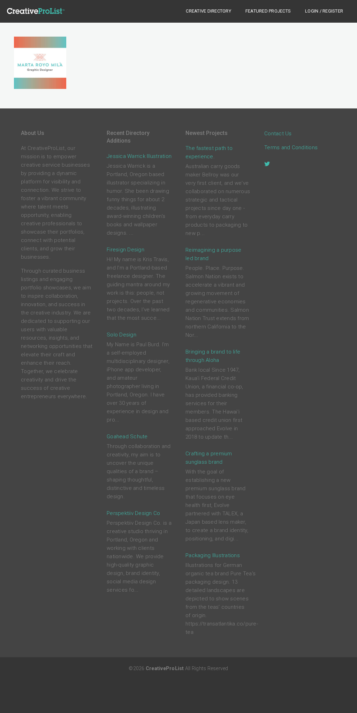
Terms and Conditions (291, 147)
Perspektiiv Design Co (133, 513)
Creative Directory (208, 11)
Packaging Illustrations (212, 555)
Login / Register (324, 11)
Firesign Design (125, 249)
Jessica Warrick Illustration (139, 156)
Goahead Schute (127, 436)
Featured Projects (268, 11)
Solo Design (121, 335)
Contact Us (278, 133)
